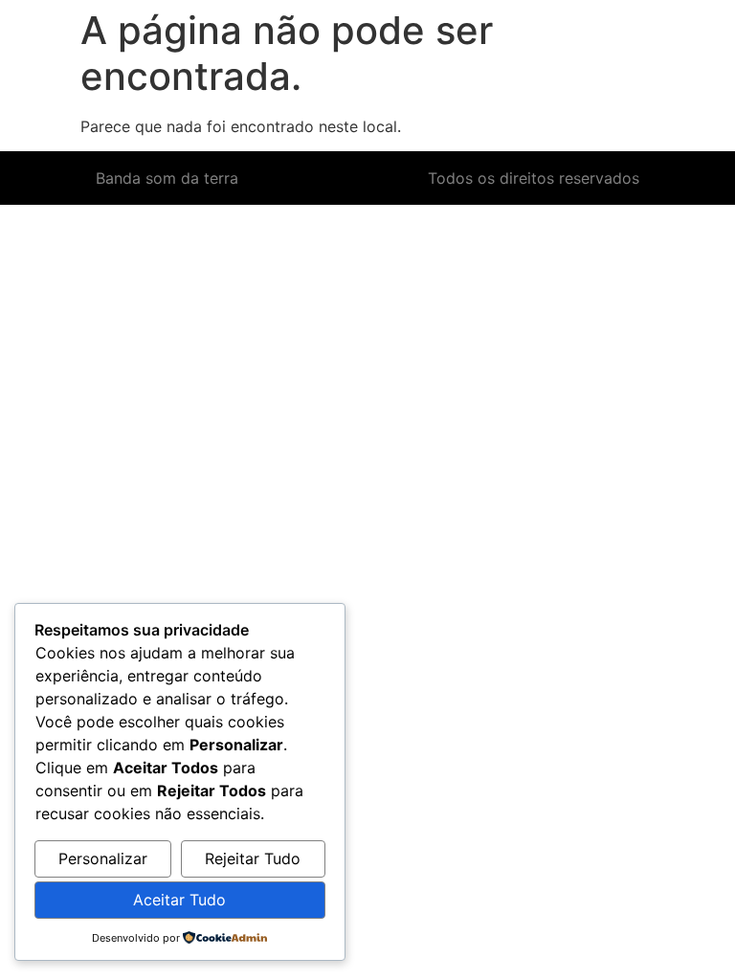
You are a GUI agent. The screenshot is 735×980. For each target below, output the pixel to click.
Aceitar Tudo (179, 899)
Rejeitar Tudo (253, 858)
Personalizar (102, 858)
